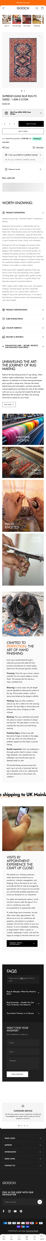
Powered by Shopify (32, 1231)
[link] (9, 404)
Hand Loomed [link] (34, 472)
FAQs (21, 978)
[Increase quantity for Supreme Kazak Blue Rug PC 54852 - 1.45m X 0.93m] (14, 124)
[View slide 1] (19, 1125)
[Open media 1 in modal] (40, 36)
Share (7, 147)
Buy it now (23, 131)
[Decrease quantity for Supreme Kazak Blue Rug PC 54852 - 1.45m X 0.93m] (4, 124)
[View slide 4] (27, 1125)
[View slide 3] (24, 1125)
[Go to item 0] (21, 91)
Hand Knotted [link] (12, 525)
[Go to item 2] (24, 91)
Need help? (40, 147)
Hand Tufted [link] (36, 539)
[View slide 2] (21, 1125)
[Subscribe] (40, 1202)
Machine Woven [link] (23, 439)
